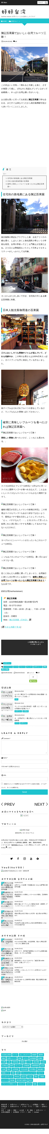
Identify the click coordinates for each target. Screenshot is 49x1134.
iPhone (17, 1076)
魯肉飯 (12, 1080)
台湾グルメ (7, 663)
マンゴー (29, 667)
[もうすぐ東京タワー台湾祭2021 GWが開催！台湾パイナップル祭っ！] (7, 696)
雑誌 (3, 1058)
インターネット (7, 1076)
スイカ (16, 667)
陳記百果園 (5, 669)
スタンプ (21, 1084)
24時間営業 (35, 1066)
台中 (18, 1073)
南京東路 (36, 1062)
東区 (8, 1069)
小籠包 (42, 1076)
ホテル (29, 1084)
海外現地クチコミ (17, 845)
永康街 (40, 1058)
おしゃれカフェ (25, 1055)
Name (5, 758)
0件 (16, 41)
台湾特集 (15, 1069)
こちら (9, 847)
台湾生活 (5, 1066)
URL (4, 775)
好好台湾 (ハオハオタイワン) (24, 833)
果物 (45, 667)
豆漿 (3, 1062)
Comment (6, 738)
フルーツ (22, 667)
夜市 (30, 1080)
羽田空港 (15, 1062)
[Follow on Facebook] (18, 859)
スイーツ (5, 1080)
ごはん (30, 1076)
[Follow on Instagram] (24, 859)
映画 (35, 1084)
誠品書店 (41, 1069)
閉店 (36, 1076)
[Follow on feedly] (37, 859)
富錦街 (22, 1062)
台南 (3, 1069)
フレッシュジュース (28, 1073)
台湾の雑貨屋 (5, 1112)
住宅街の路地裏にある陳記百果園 (19, 178)
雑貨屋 (34, 1055)
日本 (16, 699)
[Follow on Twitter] (11, 859)
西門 (11, 1066)
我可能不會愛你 (22, 1080)
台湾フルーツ (38, 667)
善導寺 (41, 1055)
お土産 (22, 1110)
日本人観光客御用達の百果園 (18, 181)
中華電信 (33, 1069)
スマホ (29, 1062)
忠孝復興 (33, 1058)
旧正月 (23, 1076)
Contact (36, 1112)
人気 (8, 1062)
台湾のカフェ (25, 1104)
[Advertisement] (24, 137)
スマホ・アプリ (27, 1106)
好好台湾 (13, 12)
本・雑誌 (30, 1110)
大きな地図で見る (12, 627)
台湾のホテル (14, 1106)
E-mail (5, 766)
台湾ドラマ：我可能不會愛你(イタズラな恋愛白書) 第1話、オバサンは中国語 (31, 952)
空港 (13, 1073)
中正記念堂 (24, 1069)
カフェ (17, 723)
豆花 (42, 1066)
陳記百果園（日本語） (19, 620)
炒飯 (19, 1058)
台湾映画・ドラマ (19, 1112)
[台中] (3, 1010)
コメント (31, 673)
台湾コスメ (39, 1110)
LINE (43, 1062)
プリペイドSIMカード (9, 1084)
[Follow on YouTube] (31, 859)
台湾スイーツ (11, 1058)
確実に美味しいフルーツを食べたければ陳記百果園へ (25, 185)
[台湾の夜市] (5, 1008)
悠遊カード (5, 1073)
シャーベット (8, 667)
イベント (41, 1084)
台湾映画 (26, 1066)
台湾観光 (25, 711)
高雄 (14, 1110)
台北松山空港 (6, 1055)
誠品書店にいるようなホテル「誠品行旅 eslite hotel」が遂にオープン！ (29, 961)
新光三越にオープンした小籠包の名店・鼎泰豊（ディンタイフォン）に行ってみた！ (31, 905)
